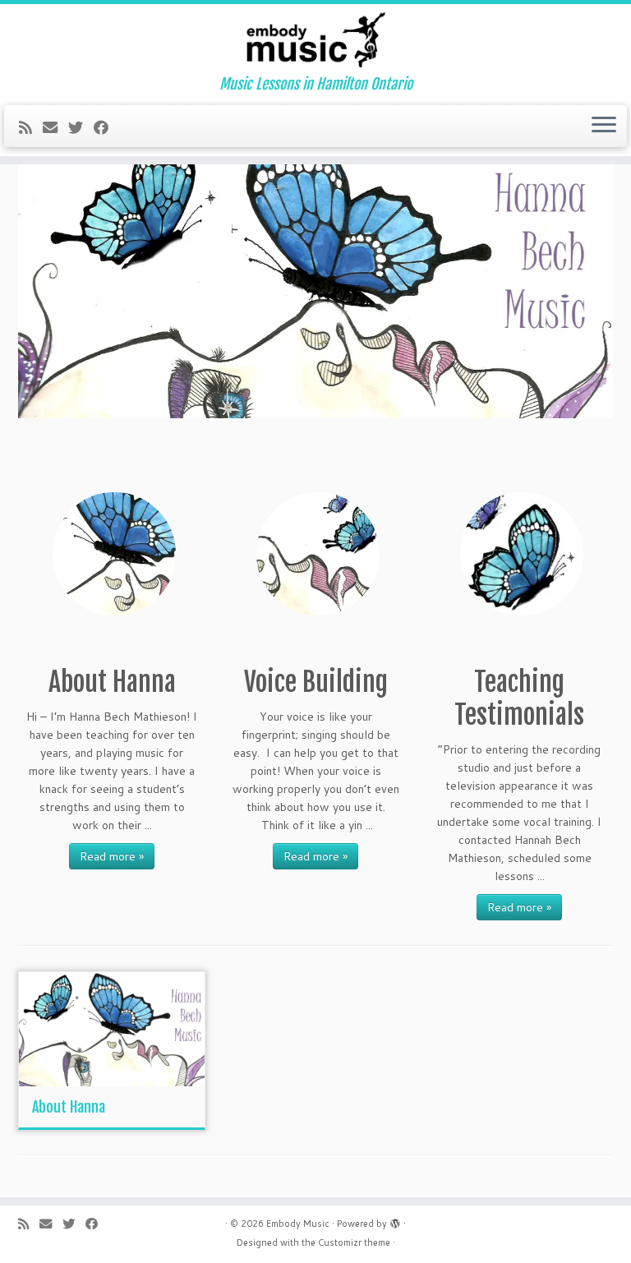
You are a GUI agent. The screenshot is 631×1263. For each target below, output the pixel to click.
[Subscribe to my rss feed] (31, 127)
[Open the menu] (604, 126)
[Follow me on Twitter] (81, 127)
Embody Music (297, 1223)
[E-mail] (55, 127)
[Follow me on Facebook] (106, 127)
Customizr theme (354, 1242)
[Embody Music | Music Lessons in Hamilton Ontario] (315, 39)
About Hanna (68, 1107)
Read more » (112, 856)
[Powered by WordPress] (395, 1220)
